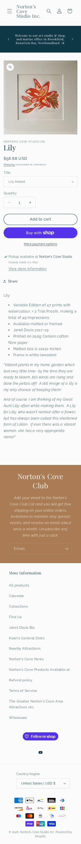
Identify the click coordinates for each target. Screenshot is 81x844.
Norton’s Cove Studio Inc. (37, 832)
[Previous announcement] (9, 39)
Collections (18, 606)
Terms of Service (23, 691)
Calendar (16, 596)
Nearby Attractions (24, 648)
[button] (9, 11)
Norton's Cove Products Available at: (40, 669)
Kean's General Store (27, 638)
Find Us (15, 617)
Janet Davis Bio (22, 627)
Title (7, 172)
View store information (28, 269)
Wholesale (18, 718)
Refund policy (20, 680)
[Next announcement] (72, 39)
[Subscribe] (66, 548)
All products (19, 585)
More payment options (40, 244)
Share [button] (13, 281)
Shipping (9, 164)
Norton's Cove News (26, 659)
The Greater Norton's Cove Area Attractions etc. (36, 704)
